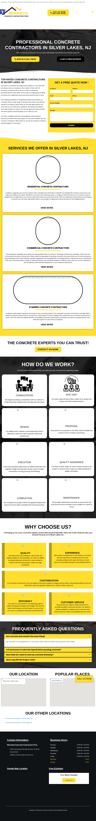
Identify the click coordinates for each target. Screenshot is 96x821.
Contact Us (69, 780)
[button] (2, 11)
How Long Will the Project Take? (20, 660)
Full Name (53, 88)
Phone (74, 96)
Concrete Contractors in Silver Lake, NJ (19, 718)
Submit (71, 125)
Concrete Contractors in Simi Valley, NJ (19, 723)
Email (52, 96)
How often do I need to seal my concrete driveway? (29, 654)
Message (53, 110)
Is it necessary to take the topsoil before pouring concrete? (33, 649)
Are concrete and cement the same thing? (25, 636)
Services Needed (55, 103)
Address (75, 88)
